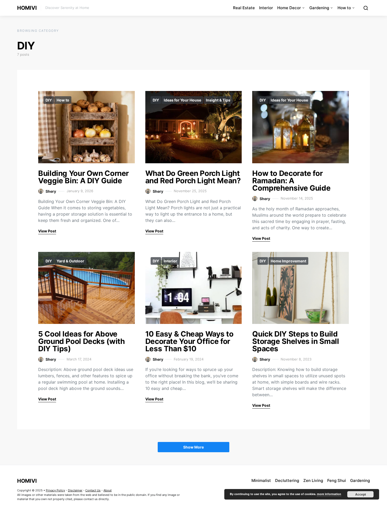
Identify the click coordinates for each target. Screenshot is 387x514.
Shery (51, 191)
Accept (360, 494)
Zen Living (313, 480)
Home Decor (289, 7)
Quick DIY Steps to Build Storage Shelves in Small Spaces (295, 341)
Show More (193, 447)
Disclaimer (75, 490)
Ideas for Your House (182, 100)
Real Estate (244, 7)
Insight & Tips (218, 100)
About (107, 490)
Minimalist (261, 480)
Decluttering (287, 480)
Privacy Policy (55, 490)
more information (329, 494)
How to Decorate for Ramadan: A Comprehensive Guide (291, 180)
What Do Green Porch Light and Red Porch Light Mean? (193, 177)
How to (344, 7)
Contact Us (93, 490)
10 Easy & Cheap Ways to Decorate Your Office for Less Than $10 (189, 341)
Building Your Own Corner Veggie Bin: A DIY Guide (83, 177)
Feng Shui (336, 480)
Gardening (319, 7)
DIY (49, 100)
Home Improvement (288, 261)
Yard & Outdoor (70, 261)
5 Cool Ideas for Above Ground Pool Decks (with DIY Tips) (81, 341)
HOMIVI (27, 8)
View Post (47, 231)
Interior (266, 7)
